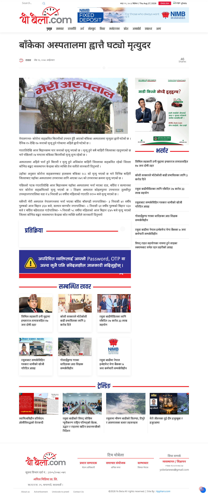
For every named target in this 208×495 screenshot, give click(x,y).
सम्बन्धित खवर (75, 287)
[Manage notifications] (201, 488)
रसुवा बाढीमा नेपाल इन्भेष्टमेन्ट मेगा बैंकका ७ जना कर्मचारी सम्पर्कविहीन (113, 364)
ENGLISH (165, 3)
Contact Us (78, 491)
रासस (28, 60)
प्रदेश (126, 29)
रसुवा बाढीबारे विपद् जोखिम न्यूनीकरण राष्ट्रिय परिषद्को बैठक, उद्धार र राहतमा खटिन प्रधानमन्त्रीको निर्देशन (81, 424)
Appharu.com (163, 491)
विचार (102, 29)
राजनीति (72, 29)
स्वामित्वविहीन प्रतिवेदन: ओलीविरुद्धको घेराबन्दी (31, 420)
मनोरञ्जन (114, 29)
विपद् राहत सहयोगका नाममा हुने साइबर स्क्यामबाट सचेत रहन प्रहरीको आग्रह (156, 245)
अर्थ (82, 29)
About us (25, 491)
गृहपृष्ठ (49, 29)
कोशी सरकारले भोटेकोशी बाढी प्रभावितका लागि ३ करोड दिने (73, 320)
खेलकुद (92, 29)
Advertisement (41, 491)
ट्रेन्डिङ (104, 386)
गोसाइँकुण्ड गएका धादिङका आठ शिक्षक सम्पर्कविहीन (71, 364)
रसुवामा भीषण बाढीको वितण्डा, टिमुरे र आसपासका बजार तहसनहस (125, 420)
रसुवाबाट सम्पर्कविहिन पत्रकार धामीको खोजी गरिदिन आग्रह (33, 364)
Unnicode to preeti (60, 491)
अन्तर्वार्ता (137, 29)
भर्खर (162, 151)
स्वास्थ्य (148, 29)
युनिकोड (184, 3)
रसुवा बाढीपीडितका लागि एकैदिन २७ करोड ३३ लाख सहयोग (113, 320)
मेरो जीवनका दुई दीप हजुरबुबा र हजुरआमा (166, 420)
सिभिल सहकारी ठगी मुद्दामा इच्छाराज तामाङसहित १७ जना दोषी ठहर (35, 320)
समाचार (60, 29)
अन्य (158, 29)
